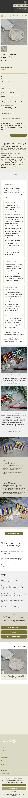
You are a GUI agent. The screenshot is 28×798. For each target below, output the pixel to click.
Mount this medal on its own (10, 92)
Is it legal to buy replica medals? (9, 581)
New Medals (4, 757)
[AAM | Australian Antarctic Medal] (14, 661)
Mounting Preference (9, 89)
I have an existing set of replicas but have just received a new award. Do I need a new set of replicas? (12, 587)
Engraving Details (8, 113)
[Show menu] (2, 16)
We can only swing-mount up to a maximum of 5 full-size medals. (12, 552)
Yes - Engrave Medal (8, 105)
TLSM (3, 750)
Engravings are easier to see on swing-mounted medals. (12, 565)
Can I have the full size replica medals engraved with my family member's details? (11, 594)
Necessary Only (14, 788)
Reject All (14, 791)
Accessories (4, 764)
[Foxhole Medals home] (25, 2)
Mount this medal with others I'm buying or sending (13, 95)
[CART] (25, 16)
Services (3, 753)
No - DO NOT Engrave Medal (10, 108)
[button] (5, 16)
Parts (2, 761)
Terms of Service (5, 773)
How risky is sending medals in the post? (11, 607)
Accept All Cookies (14, 785)
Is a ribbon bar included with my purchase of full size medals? (12, 601)
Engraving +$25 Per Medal (10, 102)
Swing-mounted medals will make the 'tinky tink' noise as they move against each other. (12, 558)
